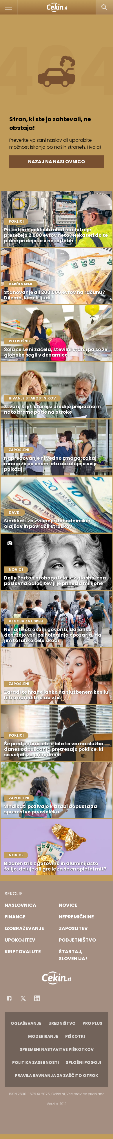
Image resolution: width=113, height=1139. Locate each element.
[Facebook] (9, 998)
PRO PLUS (92, 1023)
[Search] (104, 7)
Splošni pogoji (83, 1062)
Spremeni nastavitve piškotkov (57, 1049)
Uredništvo (62, 1023)
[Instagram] (37, 998)
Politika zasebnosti (35, 1062)
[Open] (9, 7)
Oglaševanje (26, 1023)
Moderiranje (43, 1036)
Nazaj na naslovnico (56, 161)
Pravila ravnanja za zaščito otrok (56, 1075)
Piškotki (75, 1036)
